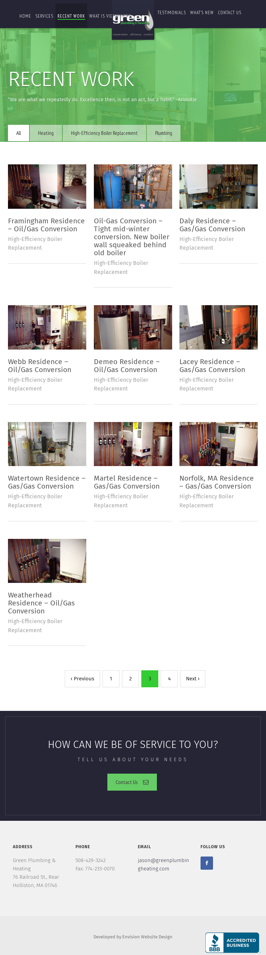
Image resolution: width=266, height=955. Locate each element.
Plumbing (163, 133)
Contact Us (127, 781)
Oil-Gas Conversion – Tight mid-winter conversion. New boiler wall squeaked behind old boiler (131, 237)
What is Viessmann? (110, 16)
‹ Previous (82, 678)
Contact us (229, 13)
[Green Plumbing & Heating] (133, 21)
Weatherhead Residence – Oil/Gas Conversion (41, 603)
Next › (193, 678)
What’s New (202, 13)
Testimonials (172, 13)
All (18, 133)
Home (25, 16)
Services (44, 16)
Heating (46, 133)
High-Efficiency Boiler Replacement (104, 133)
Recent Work (71, 16)
